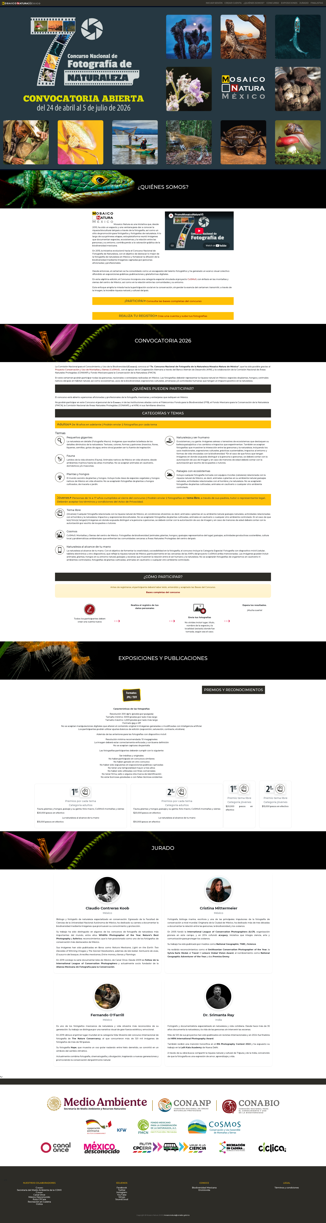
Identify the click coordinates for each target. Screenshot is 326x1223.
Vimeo (121, 1197)
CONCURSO (272, 3)
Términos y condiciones (286, 1187)
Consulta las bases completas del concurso (174, 301)
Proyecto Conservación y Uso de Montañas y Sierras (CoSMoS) (87, 369)
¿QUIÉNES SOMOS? (254, 3)
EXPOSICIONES (289, 3)
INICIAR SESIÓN (214, 3)
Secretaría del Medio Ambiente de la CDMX (39, 1190)
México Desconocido (39, 1197)
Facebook (122, 1187)
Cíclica (39, 1204)
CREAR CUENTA (233, 3)
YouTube (121, 1195)
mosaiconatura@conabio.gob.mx (177, 1215)
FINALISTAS (317, 3)
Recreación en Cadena (39, 1202)
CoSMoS (192, 279)
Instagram (121, 1192)
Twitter (121, 1190)
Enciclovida (204, 1190)
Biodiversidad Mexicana (204, 1187)
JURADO (304, 3)
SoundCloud (121, 1199)
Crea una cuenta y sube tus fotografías (182, 316)
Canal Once (39, 1195)
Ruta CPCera (39, 1199)
